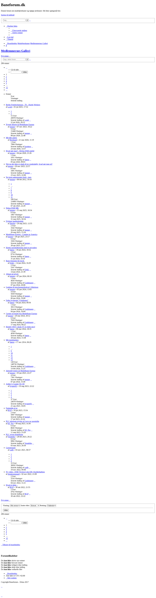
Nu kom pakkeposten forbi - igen (18, 177)
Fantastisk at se (11, 408)
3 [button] (6, 79)
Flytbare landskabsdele (14, 221)
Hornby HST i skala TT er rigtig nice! (20, 327)
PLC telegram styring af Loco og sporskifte (22, 421)
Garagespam (10, 448)
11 (12, 197)
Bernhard (13, 140)
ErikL (12, 263)
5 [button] (6, 83)
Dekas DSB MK (12, 208)
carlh (12, 450)
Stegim (12, 223)
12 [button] (7, 88)
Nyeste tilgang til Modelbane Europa (20, 124)
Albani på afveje (12, 274)
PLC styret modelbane (14, 434)
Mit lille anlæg (11, 138)
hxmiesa (28, 146)
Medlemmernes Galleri (15, 50)
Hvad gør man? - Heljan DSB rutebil (20, 151)
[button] (6, 67)
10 (12, 195)
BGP (10, 410)
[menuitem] (19, 30)
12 (12, 358)
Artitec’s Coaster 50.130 (15, 384)
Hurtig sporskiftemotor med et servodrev (21, 248)
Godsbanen (29, 283)
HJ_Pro (11, 423)
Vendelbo (11, 437)
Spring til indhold (7, 15)
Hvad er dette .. (12, 485)
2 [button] (6, 77)
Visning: (6, 505)
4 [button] (6, 81)
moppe (12, 127)
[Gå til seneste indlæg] (30, 120)
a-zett (10, 107)
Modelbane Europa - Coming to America (21, 234)
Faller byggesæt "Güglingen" (17, 300)
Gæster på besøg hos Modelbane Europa (21, 314)
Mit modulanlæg (12, 340)
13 (12, 360)
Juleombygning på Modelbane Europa (20, 371)
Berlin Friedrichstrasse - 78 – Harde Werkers (23, 105)
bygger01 (13, 386)
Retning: (43, 505)
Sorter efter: (25, 505)
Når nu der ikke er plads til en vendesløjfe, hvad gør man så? (29, 164)
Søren (27, 160)
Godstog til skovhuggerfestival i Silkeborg (22, 287)
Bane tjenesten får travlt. (15, 261)
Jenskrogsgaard (14, 474)
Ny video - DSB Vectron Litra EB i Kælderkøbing (25, 472)
